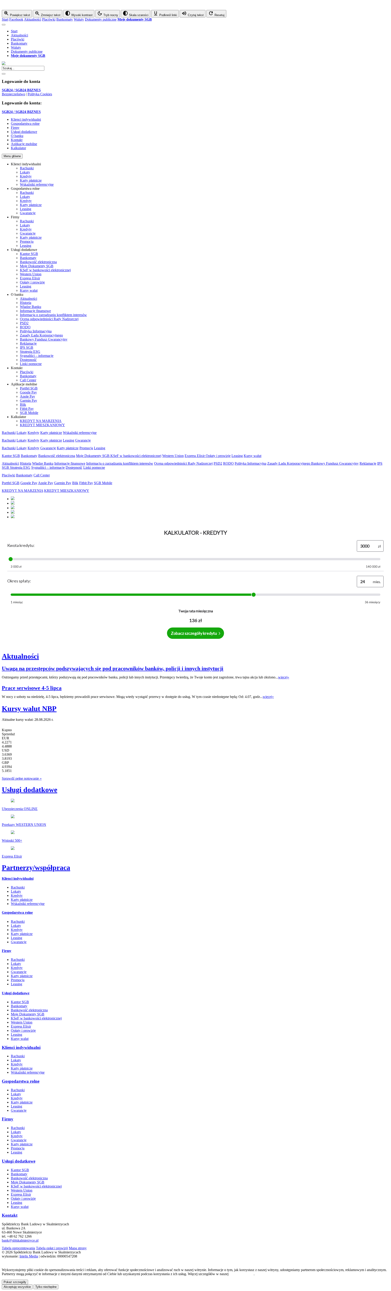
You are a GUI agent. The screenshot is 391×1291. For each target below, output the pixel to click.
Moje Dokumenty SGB (36, 266)
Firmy (6, 951)
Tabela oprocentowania (18, 1248)
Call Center (28, 380)
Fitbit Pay (27, 409)
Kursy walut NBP (29, 708)
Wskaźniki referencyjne (37, 184)
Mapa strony (78, 1248)
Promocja (26, 241)
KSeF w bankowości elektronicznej (45, 270)
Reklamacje (28, 343)
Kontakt (9, 1215)
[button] (195, 6)
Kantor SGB (29, 254)
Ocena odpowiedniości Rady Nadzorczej (49, 319)
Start (5, 19)
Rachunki (27, 168)
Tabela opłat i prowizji (52, 1248)
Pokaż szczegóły (15, 1282)
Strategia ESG (30, 351)
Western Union (30, 274)
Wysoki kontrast (79, 13)
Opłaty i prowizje (32, 282)
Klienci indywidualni (17, 878)
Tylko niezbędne (46, 1287)
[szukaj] (3, 74)
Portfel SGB (29, 388)
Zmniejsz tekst (47, 13)
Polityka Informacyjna (36, 331)
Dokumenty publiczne (101, 19)
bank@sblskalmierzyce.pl (20, 1240)
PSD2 (24, 323)
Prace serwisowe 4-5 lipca (32, 688)
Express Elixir (30, 278)
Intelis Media (28, 1256)
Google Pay (28, 392)
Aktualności (32, 19)
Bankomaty (64, 19)
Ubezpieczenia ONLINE (20, 809)
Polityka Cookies (40, 94)
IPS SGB (26, 347)
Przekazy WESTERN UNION (24, 825)
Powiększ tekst (17, 13)
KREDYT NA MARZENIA (41, 421)
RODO (25, 327)
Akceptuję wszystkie (17, 1287)
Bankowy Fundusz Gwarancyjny (43, 339)
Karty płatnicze (31, 180)
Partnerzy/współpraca (36, 867)
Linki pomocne (31, 364)
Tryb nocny (107, 13)
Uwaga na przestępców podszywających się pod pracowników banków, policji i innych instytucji (112, 668)
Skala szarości (135, 13)
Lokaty (25, 172)
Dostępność (28, 360)
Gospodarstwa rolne (17, 912)
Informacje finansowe (35, 311)
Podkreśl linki (165, 13)
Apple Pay (27, 396)
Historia (25, 303)
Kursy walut (29, 290)
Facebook (16, 19)
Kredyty (26, 176)
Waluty (79, 19)
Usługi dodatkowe (29, 790)
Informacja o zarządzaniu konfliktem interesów (53, 315)
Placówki (48, 19)
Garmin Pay (28, 400)
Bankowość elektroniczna (38, 262)
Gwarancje (28, 213)
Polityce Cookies (241, 1274)
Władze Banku (30, 307)
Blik (23, 404)
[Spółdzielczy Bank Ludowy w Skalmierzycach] (3, 64)
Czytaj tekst (192, 13)
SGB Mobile (29, 413)
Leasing (25, 209)
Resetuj (216, 13)
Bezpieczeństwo (13, 94)
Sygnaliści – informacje (36, 356)
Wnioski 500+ (12, 840)
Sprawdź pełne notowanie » (22, 778)
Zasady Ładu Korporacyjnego (41, 335)
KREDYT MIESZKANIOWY (42, 425)
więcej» (283, 677)
